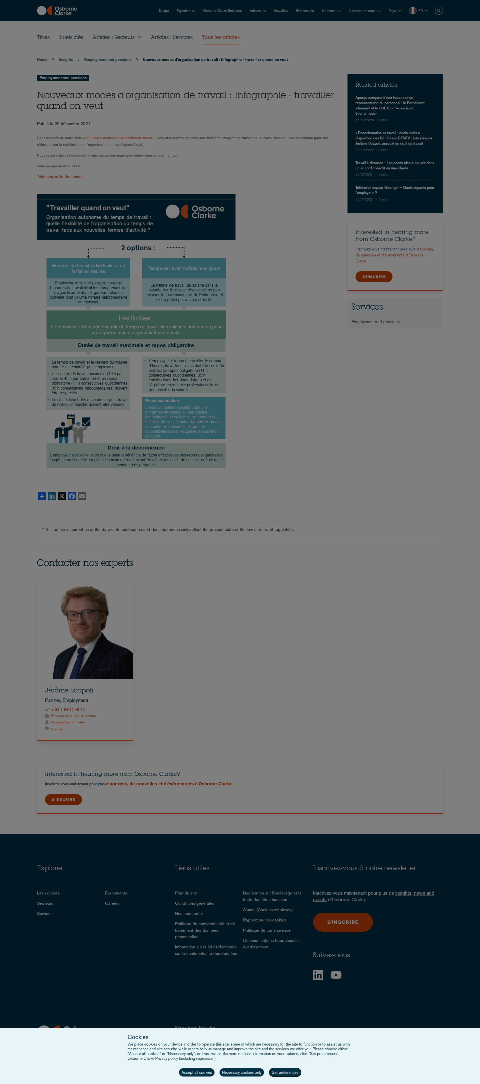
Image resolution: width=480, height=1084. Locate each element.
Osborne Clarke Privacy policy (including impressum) (172, 1058)
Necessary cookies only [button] (242, 1072)
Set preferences (285, 1072)
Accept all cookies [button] (197, 1072)
